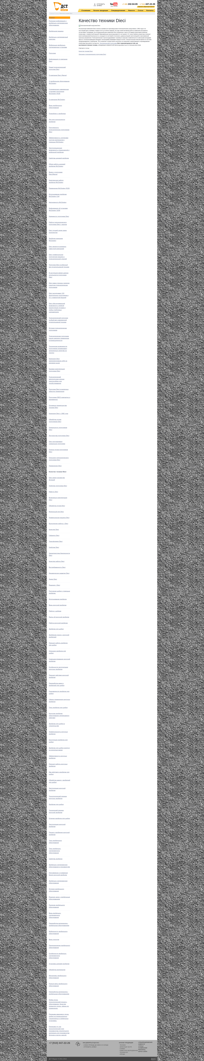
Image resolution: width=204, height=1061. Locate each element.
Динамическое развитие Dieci (59, 573)
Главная (52, 13)
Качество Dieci (54, 529)
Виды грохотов (54, 939)
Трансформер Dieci (55, 541)
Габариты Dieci (54, 535)
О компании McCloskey (57, 99)
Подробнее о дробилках (57, 113)
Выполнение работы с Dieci (58, 523)
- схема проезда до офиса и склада (95, 1045)
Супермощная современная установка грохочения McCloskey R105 (59, 91)
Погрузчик (52, 53)
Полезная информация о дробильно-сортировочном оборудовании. (58, 23)
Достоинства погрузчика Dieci (59, 435)
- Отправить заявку (90, 1047)
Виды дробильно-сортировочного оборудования (55, 915)
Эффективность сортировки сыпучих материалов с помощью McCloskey (58, 140)
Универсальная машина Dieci (59, 517)
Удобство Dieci (54, 547)
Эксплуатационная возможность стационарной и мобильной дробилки (59, 150)
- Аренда (122, 1054)
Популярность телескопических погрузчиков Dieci (59, 130)
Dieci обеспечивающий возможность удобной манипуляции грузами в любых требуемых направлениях (57, 308)
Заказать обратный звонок (146, 6)
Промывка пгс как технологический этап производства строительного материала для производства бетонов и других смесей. (59, 1031)
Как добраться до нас (91, 1042)
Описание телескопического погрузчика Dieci (92, 54)
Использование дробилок (58, 599)
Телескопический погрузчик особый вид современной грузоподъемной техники (58, 320)
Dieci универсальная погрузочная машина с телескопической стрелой (58, 257)
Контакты (150, 10)
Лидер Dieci (53, 579)
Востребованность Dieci (57, 567)
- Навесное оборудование (128, 1050)
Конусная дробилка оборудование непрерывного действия (59, 716)
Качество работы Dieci (56, 561)
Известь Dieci (53, 492)
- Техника (122, 1045)
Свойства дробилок (55, 859)
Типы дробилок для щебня (58, 707)
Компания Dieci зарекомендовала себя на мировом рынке (58, 361)
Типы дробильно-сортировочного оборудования (55, 851)
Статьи (140, 10)
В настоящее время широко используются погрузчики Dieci (58, 275)
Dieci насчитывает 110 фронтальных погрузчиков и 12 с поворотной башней (58, 295)
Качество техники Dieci (86, 51)
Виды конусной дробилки (57, 605)
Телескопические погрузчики (108, 43)
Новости (131, 10)
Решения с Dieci (54, 585)
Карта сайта (142, 1051)
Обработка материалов (57, 970)
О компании (85, 10)
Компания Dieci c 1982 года (58, 413)
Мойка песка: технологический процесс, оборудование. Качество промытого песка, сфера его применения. (59, 1004)
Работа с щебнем (55, 611)
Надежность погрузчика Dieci (59, 216)
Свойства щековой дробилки (59, 158)
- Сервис (122, 1049)
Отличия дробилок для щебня (59, 818)
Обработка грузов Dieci (57, 506)
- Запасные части (125, 1047)
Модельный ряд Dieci (56, 511)
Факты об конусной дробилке (59, 617)
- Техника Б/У (123, 1052)
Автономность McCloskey (57, 202)
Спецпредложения (118, 10)
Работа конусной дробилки (58, 623)
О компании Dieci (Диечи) (58, 75)
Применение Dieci (55, 466)
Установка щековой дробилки (59, 964)
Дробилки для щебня (56, 629)
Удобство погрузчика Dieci (58, 486)
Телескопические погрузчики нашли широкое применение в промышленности (59, 338)
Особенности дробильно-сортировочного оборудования (58, 956)
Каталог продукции (101, 10)
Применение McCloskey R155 (59, 188)
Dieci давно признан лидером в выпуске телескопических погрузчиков (59, 285)
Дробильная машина (56, 31)
